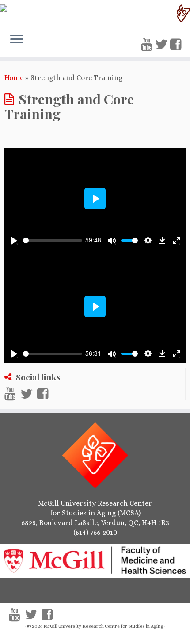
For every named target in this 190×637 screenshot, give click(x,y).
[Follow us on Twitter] (162, 44)
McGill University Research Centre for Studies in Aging (103, 626)
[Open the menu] (16, 40)
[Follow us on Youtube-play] (148, 44)
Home (13, 77)
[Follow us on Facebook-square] (177, 44)
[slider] (52, 240)
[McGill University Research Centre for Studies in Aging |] (95, 13)
